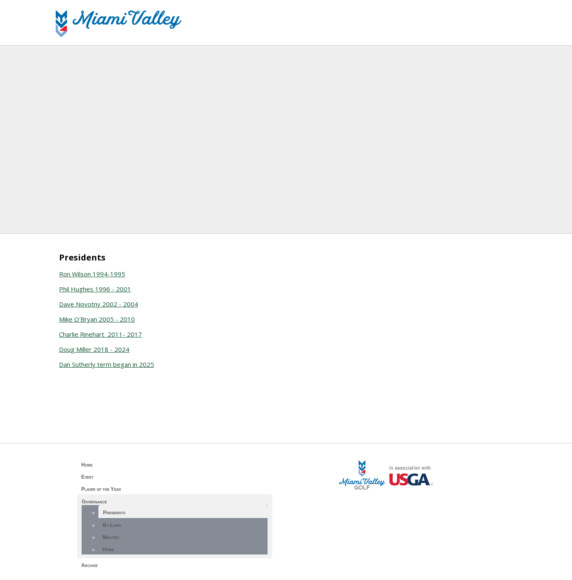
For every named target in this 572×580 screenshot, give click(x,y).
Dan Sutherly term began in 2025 (106, 364)
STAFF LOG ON (387, 500)
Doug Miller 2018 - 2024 (94, 349)
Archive (89, 565)
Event (87, 477)
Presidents (114, 513)
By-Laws (112, 525)
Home (87, 465)
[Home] (118, 35)
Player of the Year (101, 489)
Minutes (111, 537)
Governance (94, 502)
